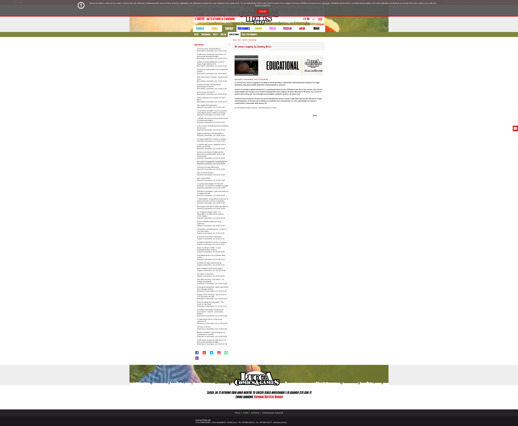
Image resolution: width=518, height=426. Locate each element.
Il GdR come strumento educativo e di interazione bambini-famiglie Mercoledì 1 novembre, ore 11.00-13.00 (212, 56)
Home (234, 39)
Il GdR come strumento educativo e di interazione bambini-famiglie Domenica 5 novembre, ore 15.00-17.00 (212, 342)
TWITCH (197, 358)
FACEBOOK (197, 352)
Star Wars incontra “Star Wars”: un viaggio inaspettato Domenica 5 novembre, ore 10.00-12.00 (212, 282)
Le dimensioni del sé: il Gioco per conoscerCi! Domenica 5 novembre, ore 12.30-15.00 (212, 321)
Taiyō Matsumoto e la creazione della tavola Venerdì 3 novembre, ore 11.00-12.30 (211, 257)
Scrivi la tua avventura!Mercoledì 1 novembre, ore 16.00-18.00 (212, 93)
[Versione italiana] (304, 19)
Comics (200, 28)
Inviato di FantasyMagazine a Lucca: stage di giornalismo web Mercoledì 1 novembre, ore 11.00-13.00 (212, 64)
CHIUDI (262, 11)
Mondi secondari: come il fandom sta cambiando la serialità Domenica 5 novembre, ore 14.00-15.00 (212, 334)
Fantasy (229, 28)
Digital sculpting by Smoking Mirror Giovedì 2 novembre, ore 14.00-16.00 (211, 134)
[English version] (308, 19)
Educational (234, 34)
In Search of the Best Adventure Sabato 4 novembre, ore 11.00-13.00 (210, 238)
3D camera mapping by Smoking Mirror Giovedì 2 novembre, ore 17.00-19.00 (212, 163)
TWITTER (211, 352)
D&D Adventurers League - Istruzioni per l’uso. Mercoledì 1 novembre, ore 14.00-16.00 (212, 79)
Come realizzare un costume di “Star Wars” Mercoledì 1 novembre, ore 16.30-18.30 (212, 100)
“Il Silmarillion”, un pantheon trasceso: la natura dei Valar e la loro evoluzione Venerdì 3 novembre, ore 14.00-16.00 (212, 201)
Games (214, 28)
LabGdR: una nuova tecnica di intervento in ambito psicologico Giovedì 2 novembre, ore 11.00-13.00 (212, 120)
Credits (245, 413)
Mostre (223, 34)
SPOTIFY (226, 352)
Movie (316, 28)
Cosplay (287, 28)
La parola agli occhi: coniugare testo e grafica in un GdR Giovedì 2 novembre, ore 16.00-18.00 (211, 147)
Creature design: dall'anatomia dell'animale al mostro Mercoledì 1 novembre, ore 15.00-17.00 (212, 87)
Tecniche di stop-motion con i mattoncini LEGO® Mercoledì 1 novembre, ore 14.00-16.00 (212, 72)
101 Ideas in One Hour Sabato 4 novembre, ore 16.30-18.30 (211, 275)
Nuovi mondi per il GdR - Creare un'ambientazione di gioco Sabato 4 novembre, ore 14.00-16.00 (211, 250)
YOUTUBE (204, 352)
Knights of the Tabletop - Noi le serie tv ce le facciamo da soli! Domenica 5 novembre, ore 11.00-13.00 (212, 297)
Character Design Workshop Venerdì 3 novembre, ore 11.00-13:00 (211, 168)
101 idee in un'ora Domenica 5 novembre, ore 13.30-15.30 (212, 328)
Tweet (315, 115)
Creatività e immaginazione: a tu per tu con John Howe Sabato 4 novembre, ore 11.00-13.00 (211, 231)
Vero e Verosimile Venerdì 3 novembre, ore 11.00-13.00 (211, 179)
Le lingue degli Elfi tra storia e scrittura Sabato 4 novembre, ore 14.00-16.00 (211, 243)
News (196, 34)
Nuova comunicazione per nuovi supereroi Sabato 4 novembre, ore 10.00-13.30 (211, 224)
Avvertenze (255, 413)
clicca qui (326, 3)
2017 (239, 39)
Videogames (244, 28)
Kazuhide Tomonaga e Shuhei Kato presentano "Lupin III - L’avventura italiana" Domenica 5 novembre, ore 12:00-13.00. (212, 313)
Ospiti (215, 34)
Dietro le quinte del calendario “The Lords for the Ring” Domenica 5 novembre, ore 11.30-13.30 (212, 304)
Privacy (237, 413)
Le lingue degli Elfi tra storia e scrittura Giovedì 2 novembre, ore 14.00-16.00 (211, 140)
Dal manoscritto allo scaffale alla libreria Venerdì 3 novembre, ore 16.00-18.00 (212, 207)
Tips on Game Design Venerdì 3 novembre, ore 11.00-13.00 (211, 174)
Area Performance (249, 34)
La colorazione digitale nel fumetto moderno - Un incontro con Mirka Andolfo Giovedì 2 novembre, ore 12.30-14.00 (212, 186)
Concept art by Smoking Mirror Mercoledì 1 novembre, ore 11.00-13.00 (212, 50)
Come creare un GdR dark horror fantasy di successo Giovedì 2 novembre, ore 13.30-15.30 (213, 128)
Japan (302, 28)
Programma (205, 34)
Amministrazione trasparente (272, 413)
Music (273, 28)
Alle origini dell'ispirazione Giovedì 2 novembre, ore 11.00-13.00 (211, 106)
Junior (258, 28)
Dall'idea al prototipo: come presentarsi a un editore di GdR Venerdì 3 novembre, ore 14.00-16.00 (213, 193)
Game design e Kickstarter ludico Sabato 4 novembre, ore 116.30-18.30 (211, 269)
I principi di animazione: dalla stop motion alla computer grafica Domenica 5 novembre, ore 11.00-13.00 (212, 289)
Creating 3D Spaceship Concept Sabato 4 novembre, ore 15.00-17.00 (211, 264)
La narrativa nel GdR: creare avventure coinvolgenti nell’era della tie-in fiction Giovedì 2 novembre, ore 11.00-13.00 (212, 113)
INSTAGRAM (218, 352)
